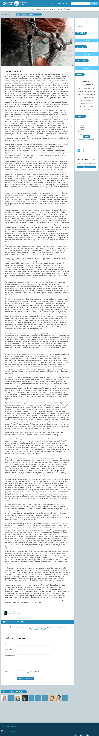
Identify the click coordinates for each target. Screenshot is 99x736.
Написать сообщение (8, 726)
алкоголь (87, 103)
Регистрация (62, 4)
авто (89, 91)
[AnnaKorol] (25, 698)
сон (84, 94)
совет (83, 81)
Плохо (81, 132)
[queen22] (52, 698)
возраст (85, 88)
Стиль (93, 85)
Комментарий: (10, 655)
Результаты (82, 139)
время (79, 106)
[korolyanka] (58, 698)
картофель (90, 100)
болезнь (91, 97)
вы (86, 109)
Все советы (87, 40)
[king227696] (11, 698)
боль (86, 106)
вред (80, 97)
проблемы (89, 94)
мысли (83, 106)
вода (84, 97)
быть (89, 109)
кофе (93, 94)
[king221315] (31, 698)
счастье (80, 94)
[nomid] (18, 698)
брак (89, 88)
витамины (83, 100)
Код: (7, 671)
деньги (93, 88)
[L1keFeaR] (45, 698)
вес (89, 106)
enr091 (17, 622)
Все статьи (87, 54)
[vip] (65, 698)
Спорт (84, 85)
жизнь (92, 91)
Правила (82, 103)
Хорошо (82, 127)
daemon (90, 82)
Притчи (80, 26)
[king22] (4, 698)
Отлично (82, 125)
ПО (84, 109)
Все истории (87, 68)
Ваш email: (9, 650)
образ (92, 106)
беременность (82, 91)
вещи (87, 97)
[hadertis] (38, 698)
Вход (52, 4)
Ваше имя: (9, 644)
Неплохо (82, 129)
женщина (80, 85)
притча (92, 103)
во (94, 106)
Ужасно (81, 134)
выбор (81, 88)
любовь (89, 85)
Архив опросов (90, 139)
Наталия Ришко (13, 612)
